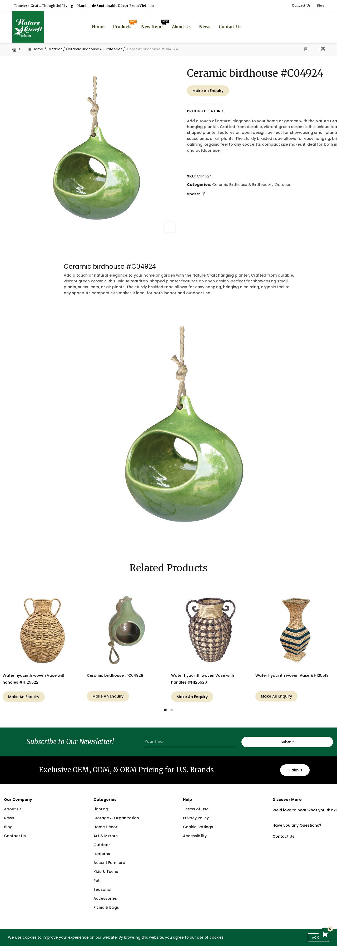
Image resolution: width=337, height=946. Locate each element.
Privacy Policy (196, 818)
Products (124, 24)
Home (98, 26)
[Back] (16, 49)
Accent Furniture (109, 862)
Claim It (295, 770)
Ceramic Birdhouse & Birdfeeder (94, 49)
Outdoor (54, 49)
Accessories (105, 898)
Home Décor (105, 827)
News (204, 26)
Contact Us (301, 5)
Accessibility (195, 835)
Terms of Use (196, 809)
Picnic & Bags (106, 907)
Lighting (100, 809)
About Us (181, 26)
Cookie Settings (198, 827)
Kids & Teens (105, 871)
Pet (96, 880)
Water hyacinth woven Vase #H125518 (292, 675)
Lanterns (101, 853)
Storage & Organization (116, 818)
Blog (321, 5)
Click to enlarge (170, 227)
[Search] (320, 27)
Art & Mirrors (105, 835)
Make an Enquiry (208, 90)
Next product (320, 49)
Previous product (307, 49)
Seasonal (102, 889)
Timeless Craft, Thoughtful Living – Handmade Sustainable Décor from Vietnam (84, 6)
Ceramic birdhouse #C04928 (115, 675)
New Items (154, 24)
